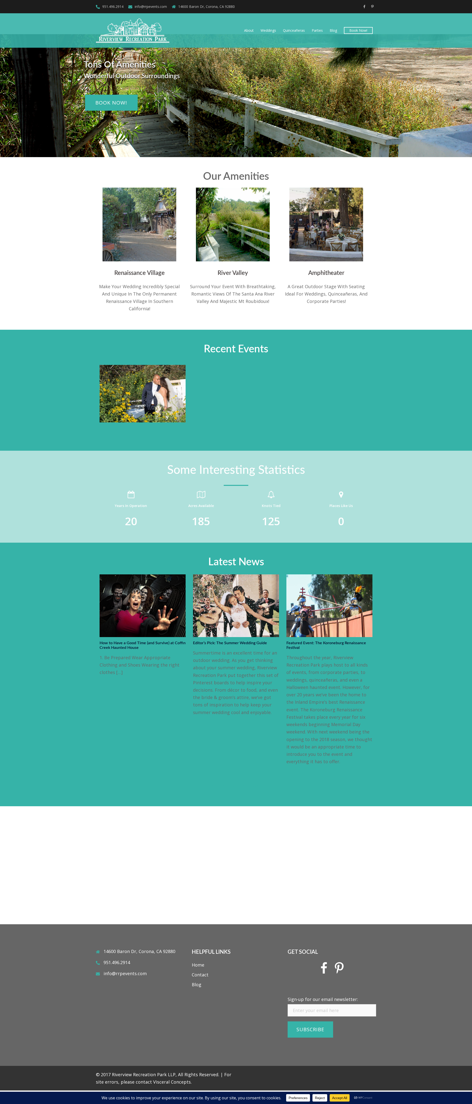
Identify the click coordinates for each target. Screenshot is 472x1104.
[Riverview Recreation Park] (132, 30)
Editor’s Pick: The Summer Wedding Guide (230, 643)
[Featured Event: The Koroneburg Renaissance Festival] (329, 605)
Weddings (268, 30)
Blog (333, 30)
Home (198, 965)
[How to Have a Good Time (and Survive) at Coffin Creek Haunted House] (143, 605)
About (249, 30)
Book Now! (358, 30)
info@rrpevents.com (151, 6)
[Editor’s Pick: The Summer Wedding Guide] (236, 605)
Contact (200, 975)
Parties (317, 30)
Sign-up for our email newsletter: (323, 999)
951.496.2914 (112, 6)
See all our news (236, 785)
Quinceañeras (294, 30)
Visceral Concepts (172, 1082)
